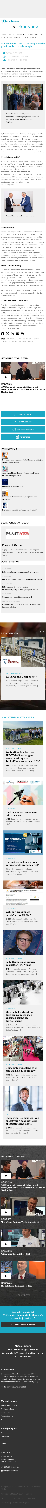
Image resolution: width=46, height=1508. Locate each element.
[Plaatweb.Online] (17, 543)
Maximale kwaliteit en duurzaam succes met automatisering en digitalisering (19, 1016)
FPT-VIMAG (5, 342)
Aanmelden (5, 1433)
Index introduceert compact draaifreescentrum (20, 572)
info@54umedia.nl (10, 1470)
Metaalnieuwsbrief (25, 429)
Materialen (7, 583)
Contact (4, 1443)
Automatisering (7, 1416)
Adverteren (25, 437)
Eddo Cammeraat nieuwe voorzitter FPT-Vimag (20, 963)
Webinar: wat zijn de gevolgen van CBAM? (18, 913)
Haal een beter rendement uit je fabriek (21, 813)
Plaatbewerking (13, 673)
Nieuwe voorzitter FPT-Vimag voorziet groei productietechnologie (23, 45)
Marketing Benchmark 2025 (12, 486)
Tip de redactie (25, 414)
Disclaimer (32, 1498)
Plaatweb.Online (12, 545)
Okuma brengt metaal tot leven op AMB (17, 597)
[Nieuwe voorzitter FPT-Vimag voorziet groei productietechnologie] (23, 109)
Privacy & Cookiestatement (14, 1498)
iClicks (3, 1489)
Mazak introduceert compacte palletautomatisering (22, 579)
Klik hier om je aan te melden (23, 1324)
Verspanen (6, 569)
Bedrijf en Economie (11, 601)
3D (7, 1114)
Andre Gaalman (14, 339)
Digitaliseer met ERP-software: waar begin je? (19, 510)
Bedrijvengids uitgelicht (16, 523)
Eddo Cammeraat (31, 339)
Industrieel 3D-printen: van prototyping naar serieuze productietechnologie (22, 1120)
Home (3, 35)
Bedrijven (5, 1436)
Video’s (4, 1440)
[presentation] (39, 632)
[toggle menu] (43, 27)
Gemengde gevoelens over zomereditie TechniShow (21, 1069)
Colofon (29, 1494)
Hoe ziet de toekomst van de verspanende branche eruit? (22, 863)
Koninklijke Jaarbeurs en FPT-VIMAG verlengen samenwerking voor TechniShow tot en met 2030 (23, 757)
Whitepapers (10, 449)
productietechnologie (22, 342)
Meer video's (23, 1295)
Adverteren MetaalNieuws (12, 1494)
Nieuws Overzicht (15, 35)
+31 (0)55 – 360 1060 (11, 1467)
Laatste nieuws (10, 562)
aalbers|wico (13, 676)
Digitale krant (25, 422)
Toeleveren (11, 808)
